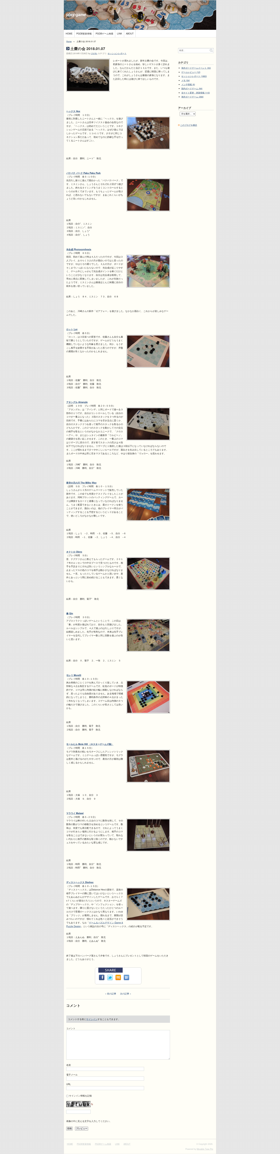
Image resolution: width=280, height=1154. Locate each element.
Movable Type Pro (205, 1149)
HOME (69, 33)
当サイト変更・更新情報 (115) (195, 92)
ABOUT (130, 33)
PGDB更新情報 (84, 33)
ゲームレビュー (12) (190, 72)
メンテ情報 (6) (188, 84)
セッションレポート (117, 53)
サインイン (92, 1019)
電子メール (72, 1074)
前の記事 (111, 993)
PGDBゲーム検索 (104, 33)
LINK (119, 33)
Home (69, 41)
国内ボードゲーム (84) (191, 88)
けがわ (94, 53)
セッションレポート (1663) (194, 76)
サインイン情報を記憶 (80, 1095)
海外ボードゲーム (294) (192, 96)
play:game (76, 14)
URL (68, 1084)
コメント (70, 1028)
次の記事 (124, 993)
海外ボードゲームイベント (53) (196, 67)
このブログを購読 (188, 125)
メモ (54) (185, 80)
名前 (68, 1064)
